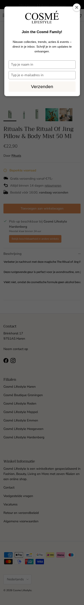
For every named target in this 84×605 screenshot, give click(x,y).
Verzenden (42, 86)
